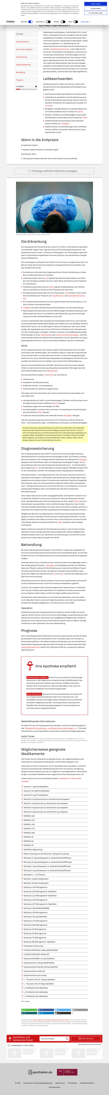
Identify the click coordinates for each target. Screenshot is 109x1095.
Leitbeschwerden (22, 42)
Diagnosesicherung (23, 65)
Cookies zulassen (96, 4)
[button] (29, 1010)
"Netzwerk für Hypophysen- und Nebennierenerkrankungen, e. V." (51, 728)
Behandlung (20, 72)
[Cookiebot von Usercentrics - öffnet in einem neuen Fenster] (10, 22)
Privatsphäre (72, 1083)
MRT (60, 522)
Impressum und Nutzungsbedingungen (38, 1083)
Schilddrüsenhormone (59, 49)
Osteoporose (52, 371)
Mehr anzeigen (25, 1001)
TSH (84, 117)
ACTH (80, 111)
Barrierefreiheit (54, 1087)
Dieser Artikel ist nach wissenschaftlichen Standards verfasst (51, 1020)
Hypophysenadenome (30, 647)
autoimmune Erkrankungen (67, 335)
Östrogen (83, 459)
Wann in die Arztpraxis (24, 49)
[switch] (48, 21)
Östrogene (50, 565)
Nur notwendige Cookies (96, 13)
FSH (50, 106)
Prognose (19, 80)
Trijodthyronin (58, 296)
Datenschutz (60, 1083)
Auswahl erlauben (96, 8)
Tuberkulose (46, 335)
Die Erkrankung (21, 57)
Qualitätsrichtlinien (87, 1083)
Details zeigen (85, 21)
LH (46, 106)
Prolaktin (65, 123)
